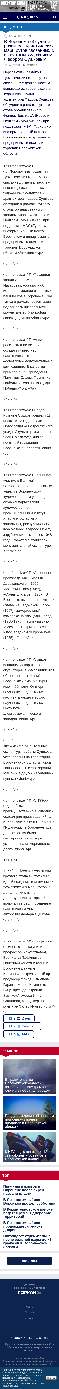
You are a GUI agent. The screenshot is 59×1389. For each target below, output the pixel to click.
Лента (29, 1306)
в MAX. (22, 1034)
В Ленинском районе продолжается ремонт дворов (22, 1226)
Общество (12, 27)
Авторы (29, 1318)
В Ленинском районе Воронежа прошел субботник (29, 1201)
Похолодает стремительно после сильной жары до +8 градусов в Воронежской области (27, 1241)
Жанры (29, 1312)
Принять (51, 1378)
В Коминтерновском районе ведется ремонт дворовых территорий (28, 1213)
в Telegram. (26, 1026)
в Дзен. (22, 1018)
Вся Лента (29, 1261)
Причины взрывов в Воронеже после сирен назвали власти (23, 1190)
